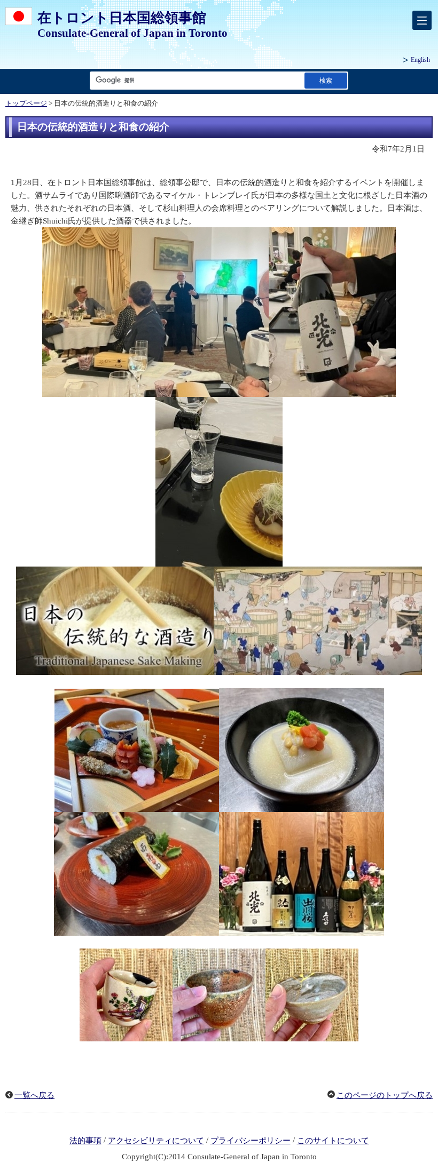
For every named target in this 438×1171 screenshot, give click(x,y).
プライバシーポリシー (250, 1140)
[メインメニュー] (422, 20)
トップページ (26, 103)
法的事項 (85, 1140)
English (420, 59)
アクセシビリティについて (156, 1140)
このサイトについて (333, 1140)
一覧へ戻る (34, 1095)
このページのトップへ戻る (385, 1095)
